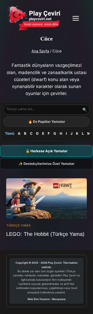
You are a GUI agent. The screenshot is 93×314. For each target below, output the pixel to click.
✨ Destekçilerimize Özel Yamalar (46, 164)
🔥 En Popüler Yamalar (46, 121)
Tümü (9, 133)
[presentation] (46, 198)
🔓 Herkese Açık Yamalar (46, 151)
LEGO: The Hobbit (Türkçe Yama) (45, 234)
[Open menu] (78, 18)
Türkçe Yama (18, 225)
